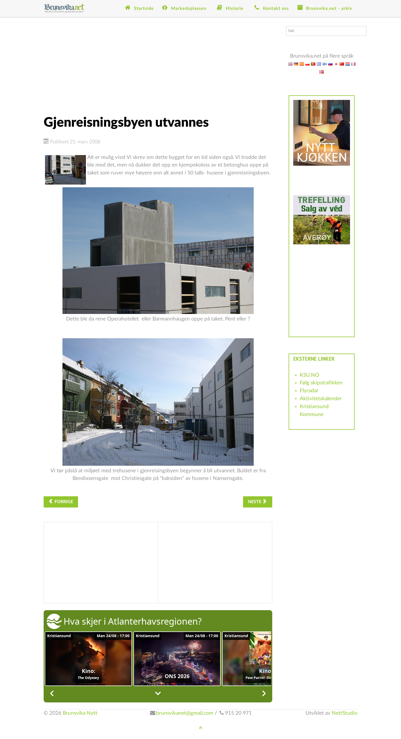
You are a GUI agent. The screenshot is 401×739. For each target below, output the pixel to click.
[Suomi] (324, 63)
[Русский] (330, 63)
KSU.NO (309, 375)
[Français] (353, 63)
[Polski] (307, 63)
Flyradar (309, 390)
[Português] (313, 63)
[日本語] (336, 63)
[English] (290, 63)
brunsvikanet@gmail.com (184, 713)
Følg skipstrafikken (321, 382)
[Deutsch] (296, 63)
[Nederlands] (347, 63)
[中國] (342, 63)
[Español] (302, 63)
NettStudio (344, 713)
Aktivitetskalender (321, 398)
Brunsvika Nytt (80, 713)
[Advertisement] (158, 64)
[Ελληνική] (319, 63)
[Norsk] (321, 71)
